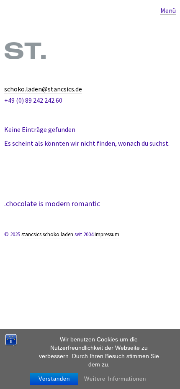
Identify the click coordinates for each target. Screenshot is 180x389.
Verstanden (54, 379)
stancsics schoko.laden (47, 234)
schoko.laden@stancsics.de (43, 89)
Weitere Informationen (115, 379)
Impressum (107, 234)
